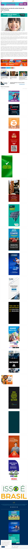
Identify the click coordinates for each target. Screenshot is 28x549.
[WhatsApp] (10, 67)
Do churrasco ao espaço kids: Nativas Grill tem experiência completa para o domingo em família (13, 77)
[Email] (13, 67)
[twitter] (12, 507)
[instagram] (15, 507)
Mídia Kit (17, 546)
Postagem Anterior (3, 88)
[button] (1, 1)
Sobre (12, 546)
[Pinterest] (12, 67)
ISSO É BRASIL (16, 547)
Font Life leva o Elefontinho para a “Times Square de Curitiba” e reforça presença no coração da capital (5, 77)
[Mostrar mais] (15, 67)
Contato (15, 546)
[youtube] (14, 507)
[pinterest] (17, 507)
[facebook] (10, 507)
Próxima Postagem (25, 88)
